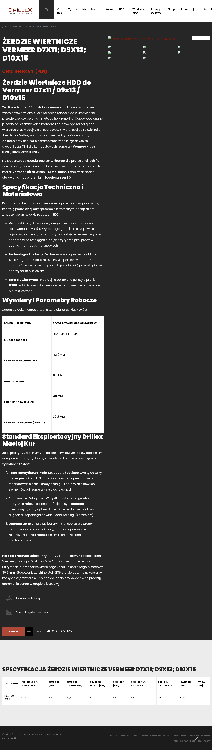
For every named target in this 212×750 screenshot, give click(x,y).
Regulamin (179, 735)
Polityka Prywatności (156, 735)
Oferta (124, 735)
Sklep (171, 9)
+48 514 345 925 (58, 631)
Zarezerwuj (13, 631)
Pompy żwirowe (156, 11)
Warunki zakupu (199, 735)
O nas (59, 11)
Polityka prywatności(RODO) (28, 734)
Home (113, 735)
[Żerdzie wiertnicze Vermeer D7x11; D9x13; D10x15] (159, 39)
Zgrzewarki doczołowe (82, 9)
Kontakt (204, 741)
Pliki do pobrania (184, 741)
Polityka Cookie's (52, 734)
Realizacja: (8, 738)
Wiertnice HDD (138, 11)
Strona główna (46, 9)
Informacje (188, 9)
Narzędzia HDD (114, 9)
